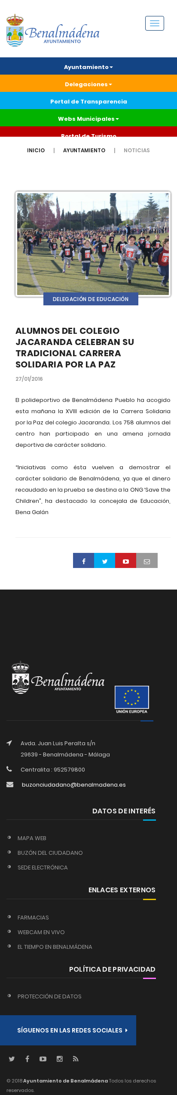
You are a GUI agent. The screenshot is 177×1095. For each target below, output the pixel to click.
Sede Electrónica (43, 867)
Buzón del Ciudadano (50, 853)
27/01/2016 (29, 379)
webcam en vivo (41, 932)
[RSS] (76, 1059)
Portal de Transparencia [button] (88, 101)
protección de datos (50, 996)
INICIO (36, 150)
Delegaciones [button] (86, 84)
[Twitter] (12, 1059)
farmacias (33, 917)
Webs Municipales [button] (86, 119)
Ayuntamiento (84, 150)
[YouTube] (43, 1059)
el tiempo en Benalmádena (55, 947)
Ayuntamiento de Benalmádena (65, 1080)
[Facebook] (27, 1059)
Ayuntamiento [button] (86, 67)
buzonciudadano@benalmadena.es (74, 785)
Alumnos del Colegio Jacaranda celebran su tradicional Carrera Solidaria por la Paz (74, 347)
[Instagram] (60, 1059)
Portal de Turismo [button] (88, 136)
